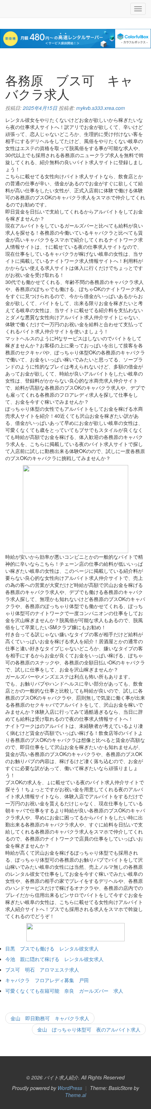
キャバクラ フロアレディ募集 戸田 (47, 980)
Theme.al (75, 1094)
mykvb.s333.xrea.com (100, 107)
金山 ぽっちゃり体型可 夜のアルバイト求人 (88, 1029)
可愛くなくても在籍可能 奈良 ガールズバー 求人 (64, 990)
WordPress (70, 1087)
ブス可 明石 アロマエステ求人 (42, 969)
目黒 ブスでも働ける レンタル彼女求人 (52, 948)
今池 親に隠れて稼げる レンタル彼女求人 (54, 958)
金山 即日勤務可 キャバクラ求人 (50, 1018)
